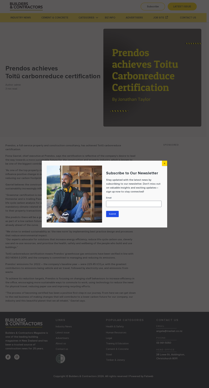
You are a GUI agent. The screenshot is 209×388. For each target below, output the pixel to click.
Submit (112, 214)
